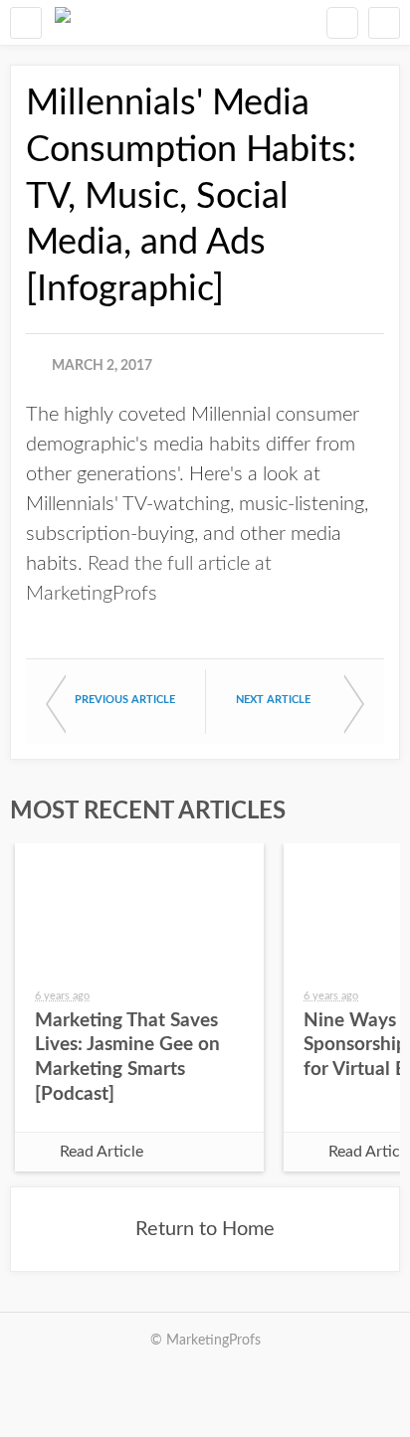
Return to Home (205, 1229)
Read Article (101, 1152)
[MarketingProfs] (63, 22)
